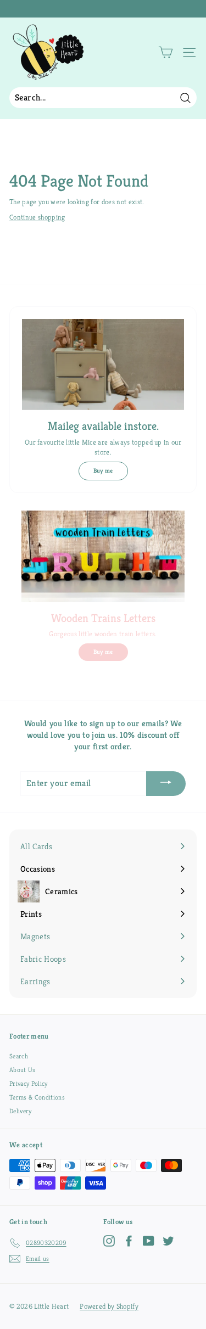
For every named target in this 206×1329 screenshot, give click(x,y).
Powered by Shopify (109, 1306)
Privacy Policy (28, 1083)
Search (18, 1056)
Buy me (103, 470)
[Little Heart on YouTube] (148, 1241)
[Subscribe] (166, 783)
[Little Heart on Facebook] (129, 1241)
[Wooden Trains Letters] (103, 556)
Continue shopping (37, 217)
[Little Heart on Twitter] (168, 1241)
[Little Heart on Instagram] (109, 1241)
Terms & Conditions (37, 1097)
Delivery (20, 1111)
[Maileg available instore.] (103, 364)
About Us (22, 1070)
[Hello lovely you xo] (101, 9)
